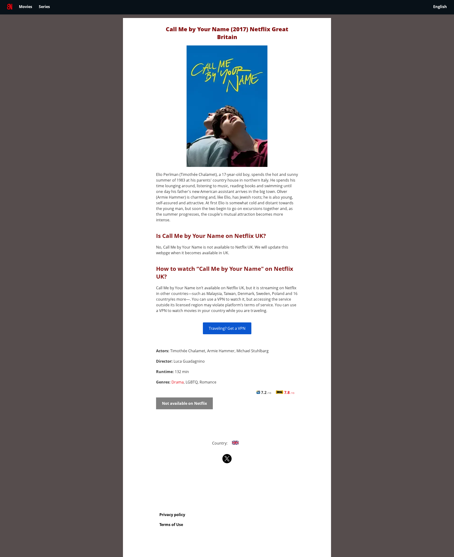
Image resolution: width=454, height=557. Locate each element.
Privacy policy (172, 514)
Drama (177, 382)
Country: (220, 443)
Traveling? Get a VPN (227, 328)
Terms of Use (171, 524)
